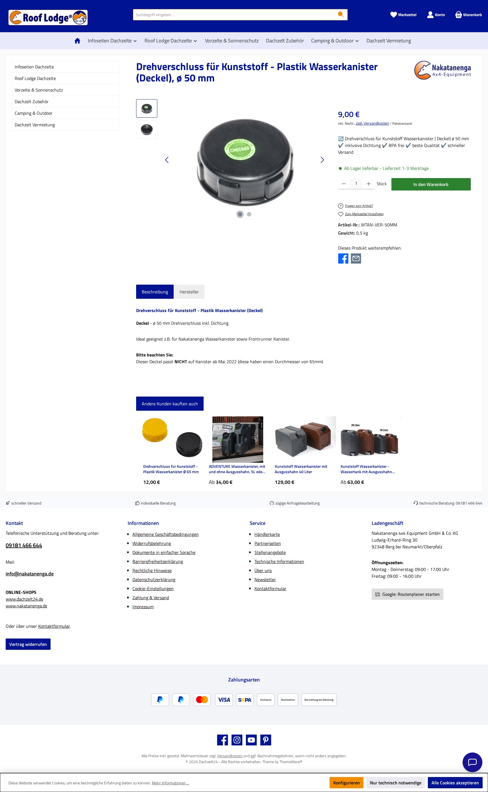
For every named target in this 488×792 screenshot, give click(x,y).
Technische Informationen (279, 561)
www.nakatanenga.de (26, 605)
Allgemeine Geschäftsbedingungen (165, 534)
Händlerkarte (267, 534)
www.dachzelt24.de (24, 599)
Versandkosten (230, 756)
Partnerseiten (267, 543)
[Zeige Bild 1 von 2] (240, 214)
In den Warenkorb (430, 184)
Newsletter (265, 579)
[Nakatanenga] (442, 74)
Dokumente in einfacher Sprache (163, 552)
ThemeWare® (291, 762)
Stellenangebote (270, 552)
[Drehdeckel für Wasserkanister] (244, 160)
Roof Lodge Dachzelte (35, 78)
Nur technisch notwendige (395, 782)
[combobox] (234, 14)
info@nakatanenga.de (30, 573)
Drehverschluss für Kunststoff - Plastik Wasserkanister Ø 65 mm (171, 469)
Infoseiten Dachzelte (34, 66)
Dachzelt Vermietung (35, 124)
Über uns (263, 570)
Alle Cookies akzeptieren (455, 782)
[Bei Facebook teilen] (343, 258)
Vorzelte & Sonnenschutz (39, 89)
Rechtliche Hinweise (152, 570)
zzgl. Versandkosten (372, 123)
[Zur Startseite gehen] (48, 17)
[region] (231, 160)
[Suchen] (341, 14)
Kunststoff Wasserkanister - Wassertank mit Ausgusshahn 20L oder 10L (366, 469)
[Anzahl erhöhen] (368, 183)
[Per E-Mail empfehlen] (356, 258)
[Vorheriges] (167, 160)
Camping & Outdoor (34, 113)
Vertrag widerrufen (28, 644)
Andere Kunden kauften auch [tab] (170, 403)
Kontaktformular (54, 626)
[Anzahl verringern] (344, 183)
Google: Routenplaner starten (410, 594)
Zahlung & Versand (150, 597)
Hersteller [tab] (189, 291)
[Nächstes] (322, 160)
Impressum (143, 606)
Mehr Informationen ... (170, 783)
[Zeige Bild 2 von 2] (249, 214)
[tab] (155, 292)
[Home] (78, 40)
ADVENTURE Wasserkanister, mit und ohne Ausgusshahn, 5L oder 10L (237, 469)
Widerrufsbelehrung (151, 543)
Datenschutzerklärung (153, 579)
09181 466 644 (469, 503)
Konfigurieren (346, 782)
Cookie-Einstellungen (153, 588)
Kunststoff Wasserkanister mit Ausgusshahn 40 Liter (301, 469)
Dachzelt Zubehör (32, 101)
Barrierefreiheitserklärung (157, 561)
